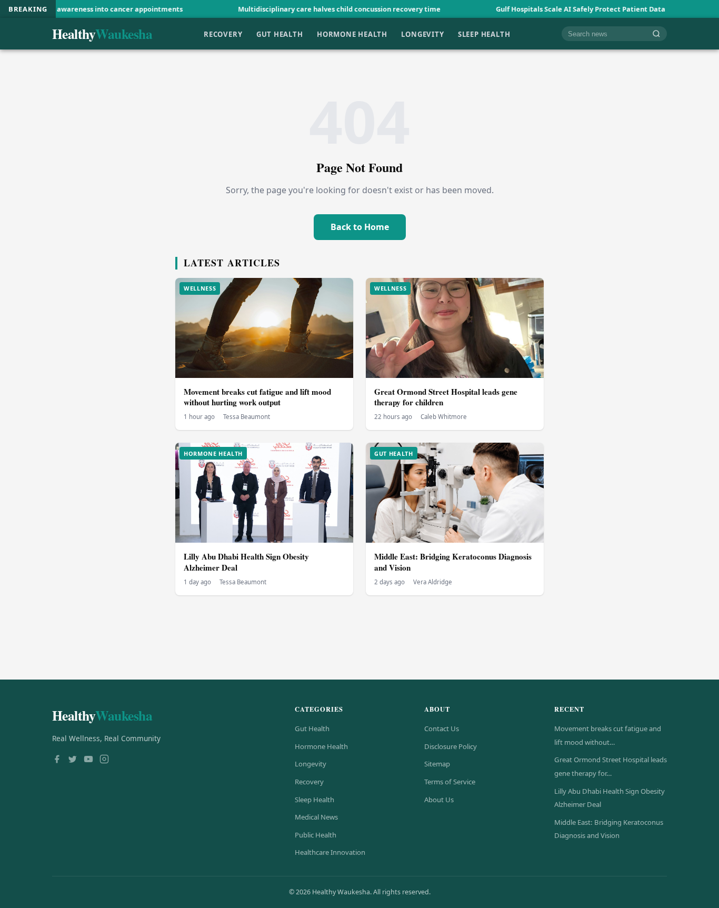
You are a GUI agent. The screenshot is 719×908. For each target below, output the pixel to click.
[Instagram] (104, 760)
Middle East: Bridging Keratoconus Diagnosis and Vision (453, 562)
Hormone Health (352, 33)
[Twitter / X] (72, 760)
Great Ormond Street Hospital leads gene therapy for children (445, 397)
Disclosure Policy (450, 746)
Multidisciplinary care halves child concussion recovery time (300, 9)
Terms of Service (449, 781)
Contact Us (441, 728)
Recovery (223, 33)
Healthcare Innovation (330, 852)
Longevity (422, 33)
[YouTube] (88, 760)
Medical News (316, 817)
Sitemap (437, 764)
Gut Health (279, 33)
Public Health (315, 835)
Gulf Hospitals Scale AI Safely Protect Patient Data (541, 9)
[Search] (656, 34)
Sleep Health (484, 33)
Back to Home (360, 227)
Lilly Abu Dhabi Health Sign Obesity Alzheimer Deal (246, 562)
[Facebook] (57, 760)
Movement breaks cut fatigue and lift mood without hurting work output (257, 397)
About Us (439, 799)
